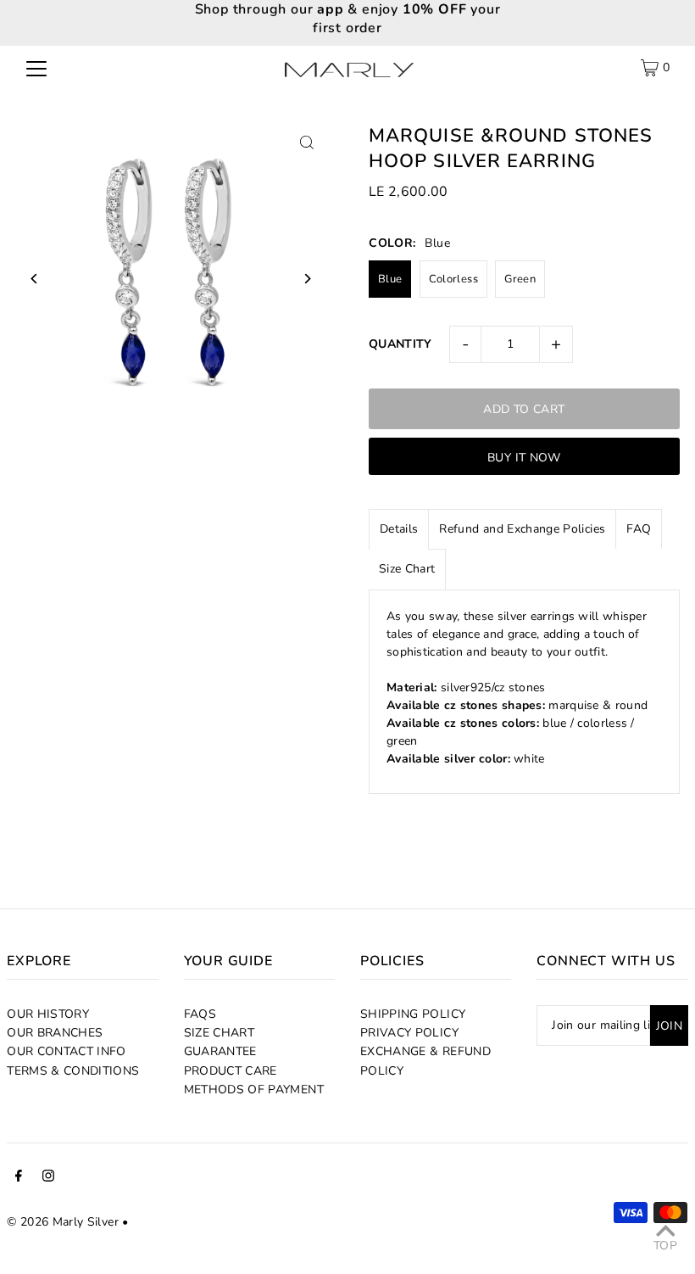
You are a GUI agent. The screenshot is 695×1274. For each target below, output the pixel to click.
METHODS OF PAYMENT (254, 1089)
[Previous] (34, 279)
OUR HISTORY (48, 1014)
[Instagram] (48, 1178)
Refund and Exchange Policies (522, 529)
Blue (390, 279)
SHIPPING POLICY (412, 1014)
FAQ (638, 529)
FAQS (200, 1014)
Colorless (453, 279)
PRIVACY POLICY (409, 1033)
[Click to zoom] (307, 142)
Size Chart (407, 569)
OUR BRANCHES (55, 1033)
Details (399, 529)
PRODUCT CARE (230, 1071)
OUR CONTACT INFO (66, 1051)
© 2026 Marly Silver (63, 1222)
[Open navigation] (36, 68)
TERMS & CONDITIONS (73, 1071)
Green (520, 279)
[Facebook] (18, 1178)
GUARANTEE (220, 1051)
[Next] (307, 279)
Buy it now (524, 458)
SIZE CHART (219, 1033)
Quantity (400, 344)
